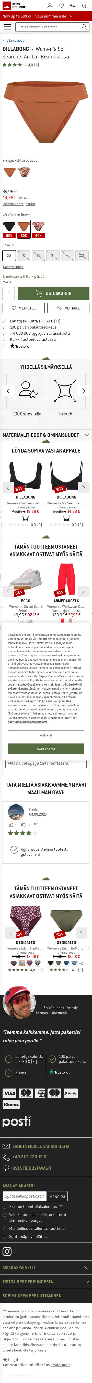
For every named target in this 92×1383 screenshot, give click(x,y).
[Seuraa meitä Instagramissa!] (11, 1253)
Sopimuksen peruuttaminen (32, 1296)
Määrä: (7, 282)
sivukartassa (60, 1364)
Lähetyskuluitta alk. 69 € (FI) (35, 321)
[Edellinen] (8, 487)
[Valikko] (7, 26)
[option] (46, 112)
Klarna (20, 1073)
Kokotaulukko (13, 267)
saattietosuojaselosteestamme (28, 722)
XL (67, 255)
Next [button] (83, 390)
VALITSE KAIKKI (46, 748)
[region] (46, 692)
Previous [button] (8, 390)
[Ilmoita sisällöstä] (35, 825)
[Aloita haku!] (84, 27)
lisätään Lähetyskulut (19, 203)
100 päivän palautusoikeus (33, 327)
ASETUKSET (46, 735)
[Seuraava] (83, 487)
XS (9, 255)
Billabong (16, 48)
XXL (82, 255)
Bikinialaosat (16, 40)
